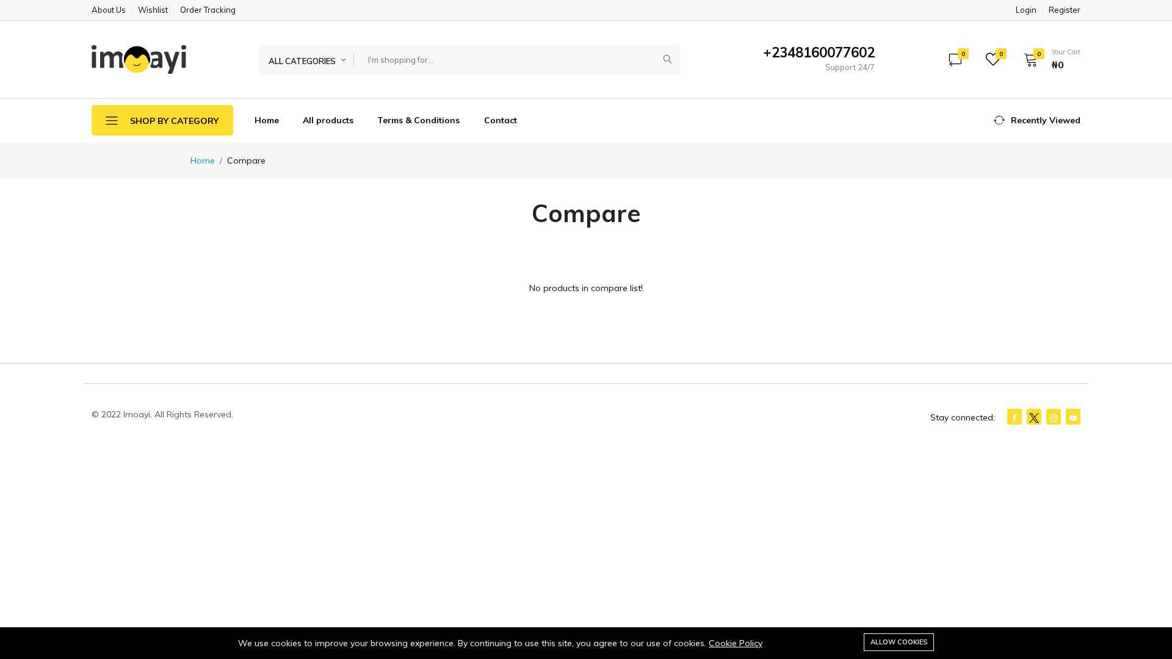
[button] (1048, 59)
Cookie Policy (735, 643)
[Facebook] (1014, 417)
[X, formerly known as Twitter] (1034, 417)
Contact (500, 120)
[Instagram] (1053, 417)
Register (1064, 10)
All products (328, 120)
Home (267, 120)
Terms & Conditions (418, 120)
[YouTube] (1073, 417)
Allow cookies (898, 642)
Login (1026, 10)
